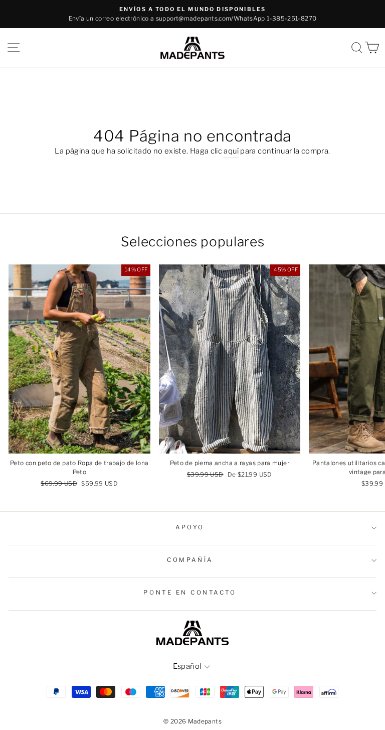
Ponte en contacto (189, 592)
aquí (231, 151)
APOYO (190, 527)
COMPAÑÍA (190, 559)
